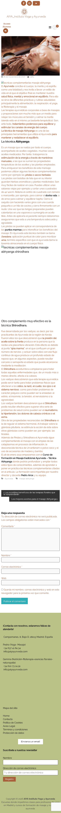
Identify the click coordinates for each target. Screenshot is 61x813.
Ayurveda (9, 478)
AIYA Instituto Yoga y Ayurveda (39, 799)
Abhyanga (22, 141)
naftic (32, 77)
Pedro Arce (27, 475)
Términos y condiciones (15, 729)
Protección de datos (13, 733)
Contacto (8, 719)
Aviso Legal (9, 726)
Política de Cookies (13, 722)
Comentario (8, 526)
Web (3, 578)
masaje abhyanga (26, 478)
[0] (54, 27)
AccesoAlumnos (7, 25)
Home (6, 715)
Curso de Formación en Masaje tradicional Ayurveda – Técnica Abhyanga (28, 458)
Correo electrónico (11, 566)
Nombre (6, 555)
